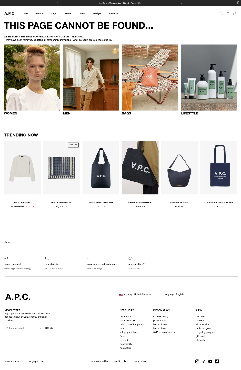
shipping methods (129, 332)
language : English (174, 294)
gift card (200, 336)
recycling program (205, 332)
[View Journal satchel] (179, 167)
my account (126, 317)
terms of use (159, 328)
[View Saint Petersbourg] (61, 167)
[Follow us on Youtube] (210, 361)
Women (134, 3)
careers (200, 321)
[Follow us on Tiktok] (204, 361)
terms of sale (160, 325)
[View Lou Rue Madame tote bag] (218, 167)
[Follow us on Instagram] (197, 361)
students (200, 340)
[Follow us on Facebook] (217, 361)
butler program (203, 328)
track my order (127, 321)
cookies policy (160, 317)
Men (140, 3)
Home (7, 242)
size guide (125, 340)
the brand (201, 317)
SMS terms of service (164, 332)
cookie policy (121, 361)
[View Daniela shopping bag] (140, 167)
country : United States (136, 294)
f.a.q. (122, 336)
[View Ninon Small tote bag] (100, 167)
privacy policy (160, 321)
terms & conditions (100, 361)
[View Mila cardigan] (22, 167)
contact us (125, 348)
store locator (202, 325)
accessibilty (126, 344)
